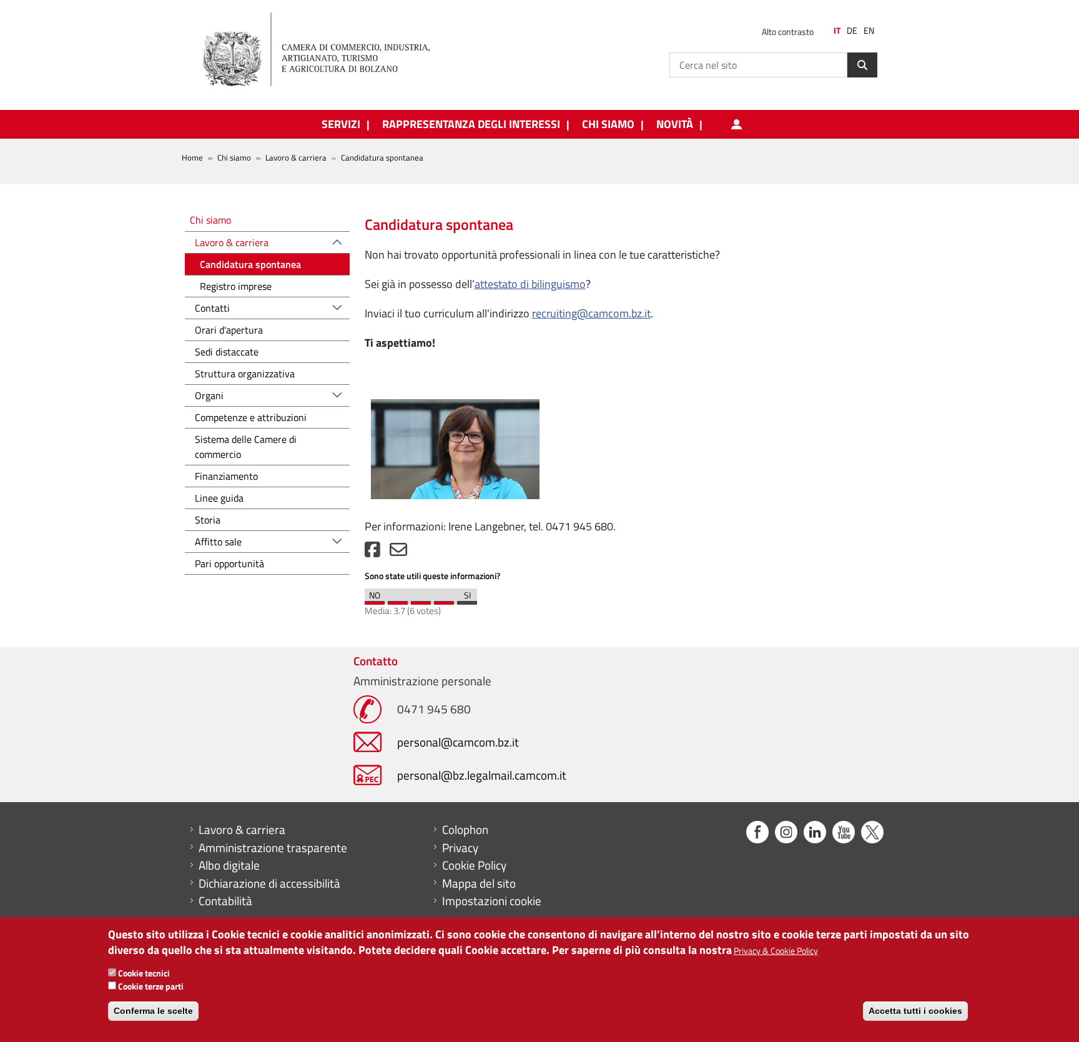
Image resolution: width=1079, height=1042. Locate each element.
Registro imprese (236, 286)
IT (837, 30)
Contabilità (225, 901)
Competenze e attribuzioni (251, 417)
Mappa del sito (479, 883)
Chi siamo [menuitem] (608, 124)
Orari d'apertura (229, 329)
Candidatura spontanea (250, 264)
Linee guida (219, 497)
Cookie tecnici (144, 973)
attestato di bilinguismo (530, 283)
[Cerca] (862, 64)
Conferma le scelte (153, 1011)
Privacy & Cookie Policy (776, 950)
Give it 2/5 (398, 600)
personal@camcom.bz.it (458, 742)
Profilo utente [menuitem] (736, 124)
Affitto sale (218, 541)
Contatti (212, 307)
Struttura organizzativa (245, 373)
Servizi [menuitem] (341, 124)
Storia (207, 519)
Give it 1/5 (375, 600)
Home (192, 157)
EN (869, 30)
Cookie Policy (474, 865)
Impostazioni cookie (491, 901)
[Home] (326, 49)
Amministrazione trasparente (273, 847)
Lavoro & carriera (296, 157)
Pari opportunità (229, 563)
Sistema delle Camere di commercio (246, 447)
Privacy (460, 847)
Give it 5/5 (467, 600)
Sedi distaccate (227, 351)
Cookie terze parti (151, 986)
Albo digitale (229, 865)
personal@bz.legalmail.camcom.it (481, 775)
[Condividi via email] (398, 552)
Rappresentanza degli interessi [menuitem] (471, 124)
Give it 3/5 (421, 600)
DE (852, 30)
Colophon (465, 829)
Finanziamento (226, 476)
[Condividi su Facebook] (372, 552)
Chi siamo (234, 157)
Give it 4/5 (444, 600)
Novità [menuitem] (674, 124)
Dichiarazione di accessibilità (269, 883)
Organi (209, 395)
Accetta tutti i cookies (915, 1011)
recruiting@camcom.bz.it (591, 313)
